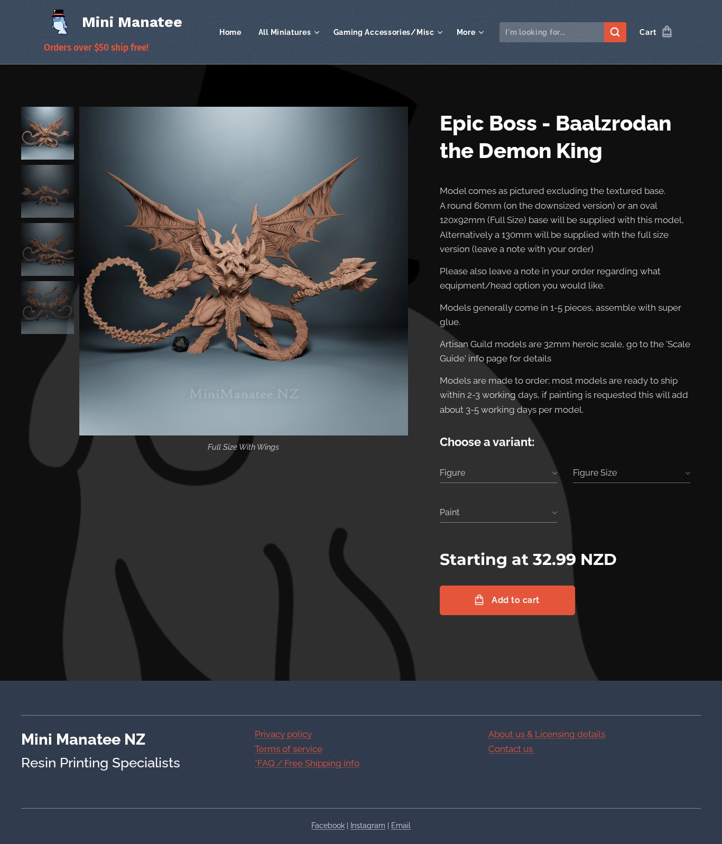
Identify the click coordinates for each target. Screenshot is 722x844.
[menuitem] (233, 32)
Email (401, 825)
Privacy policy (283, 734)
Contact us (511, 749)
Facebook (328, 825)
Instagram (367, 825)
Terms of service (288, 749)
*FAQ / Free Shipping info (307, 763)
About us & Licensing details (546, 734)
